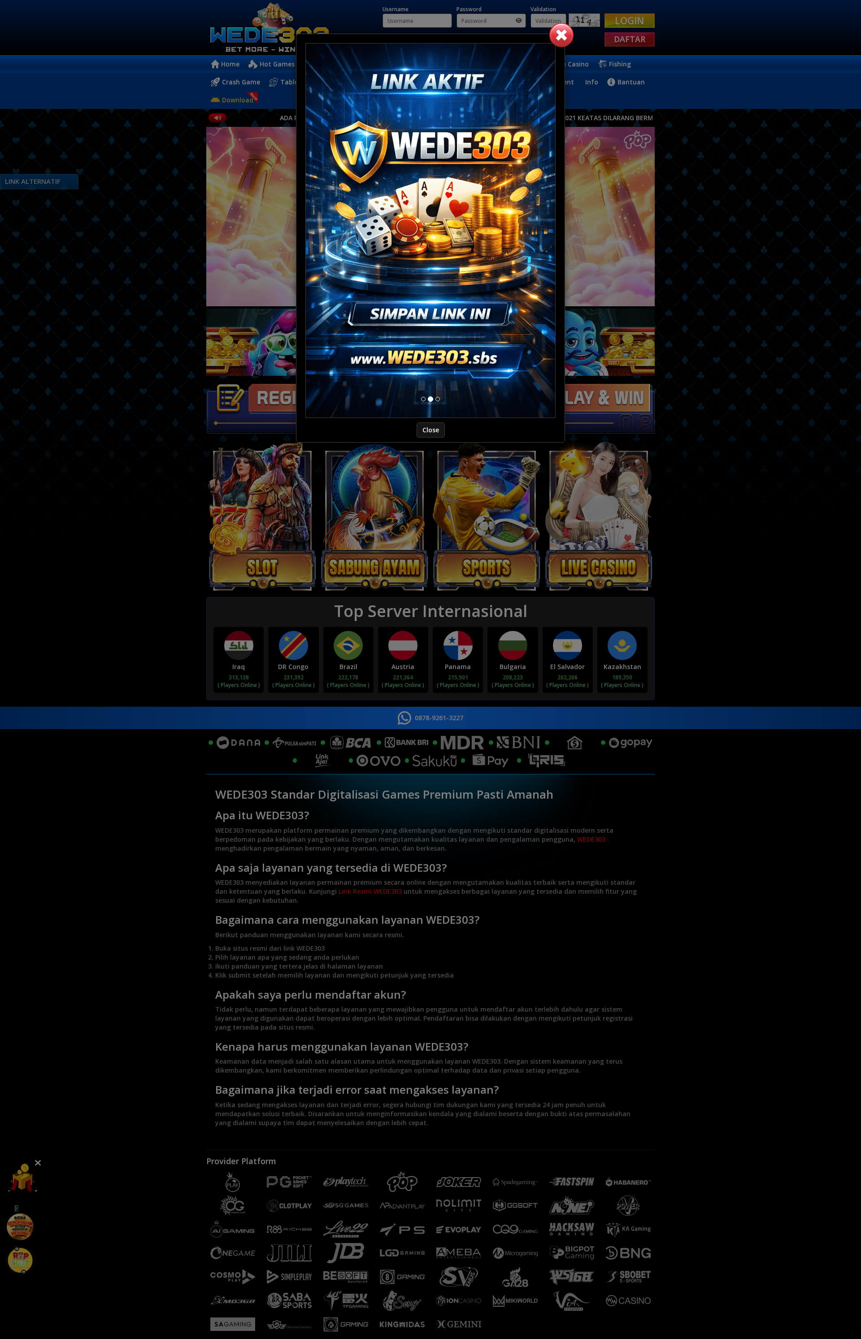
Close (430, 430)
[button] (561, 35)
